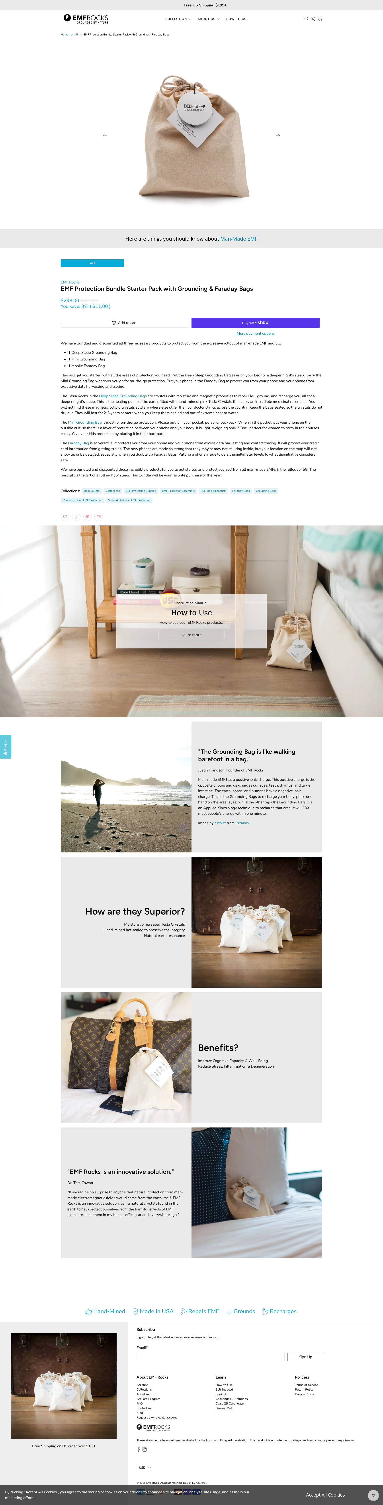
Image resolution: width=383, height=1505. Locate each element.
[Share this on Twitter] (65, 517)
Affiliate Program (148, 1399)
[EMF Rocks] (86, 19)
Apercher (201, 1483)
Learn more (191, 634)
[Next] (278, 135)
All (76, 34)
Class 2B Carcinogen (230, 1403)
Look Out (222, 1394)
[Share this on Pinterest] (87, 517)
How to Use (237, 19)
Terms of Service (306, 1385)
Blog (140, 1413)
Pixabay (242, 823)
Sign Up (305, 1356)
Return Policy (304, 1389)
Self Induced (224, 1389)
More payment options (256, 333)
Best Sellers (92, 491)
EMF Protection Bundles (141, 491)
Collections (113, 491)
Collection (176, 19)
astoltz (220, 823)
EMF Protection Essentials (178, 491)
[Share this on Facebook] (76, 517)
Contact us (144, 1408)
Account (142, 1385)
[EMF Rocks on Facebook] (139, 1451)
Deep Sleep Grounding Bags (123, 396)
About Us (206, 19)
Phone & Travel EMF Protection (82, 500)
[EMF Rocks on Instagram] (144, 1451)
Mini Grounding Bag (85, 422)
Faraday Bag (78, 443)
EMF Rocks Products (213, 491)
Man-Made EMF (239, 238)
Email (142, 1347)
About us (143, 1394)
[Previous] (105, 135)
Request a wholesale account (157, 1417)
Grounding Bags (266, 491)
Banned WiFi (224, 1408)
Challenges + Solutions (232, 1399)
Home (64, 34)
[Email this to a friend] (98, 517)
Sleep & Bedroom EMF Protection (129, 500)
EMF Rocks (70, 282)
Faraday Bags (241, 491)
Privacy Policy (304, 1394)
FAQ (140, 1403)
